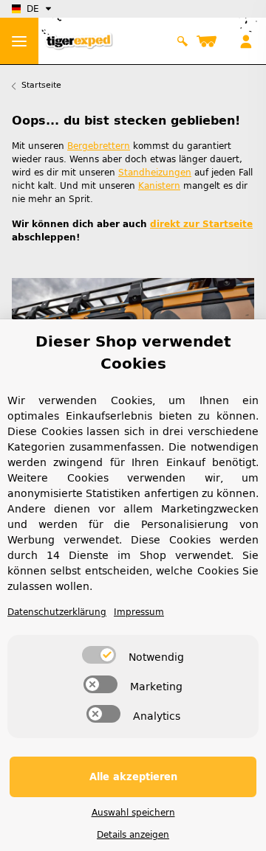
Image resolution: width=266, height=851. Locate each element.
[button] (182, 41)
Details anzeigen (133, 835)
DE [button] (33, 9)
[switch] (99, 655)
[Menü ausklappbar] (19, 41)
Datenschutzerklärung (56, 612)
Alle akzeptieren (133, 776)
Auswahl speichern (133, 812)
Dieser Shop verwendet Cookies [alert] (133, 352)
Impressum (139, 612)
